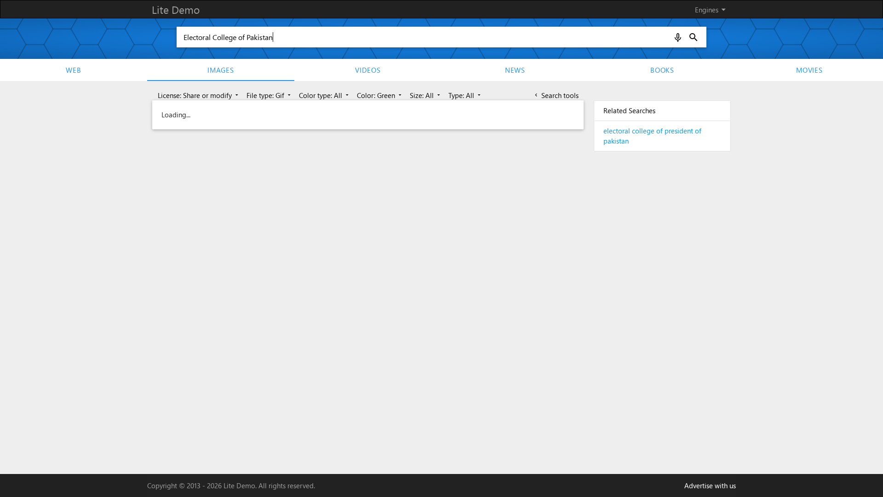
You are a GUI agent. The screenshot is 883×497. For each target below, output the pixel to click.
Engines (712, 9)
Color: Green (380, 95)
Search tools (556, 95)
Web (73, 70)
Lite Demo (176, 9)
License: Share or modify (199, 95)
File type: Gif (269, 95)
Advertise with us (710, 485)
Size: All (426, 95)
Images (220, 70)
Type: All (465, 95)
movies (809, 70)
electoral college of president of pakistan (652, 136)
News (515, 70)
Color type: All (324, 95)
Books (662, 70)
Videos (368, 70)
